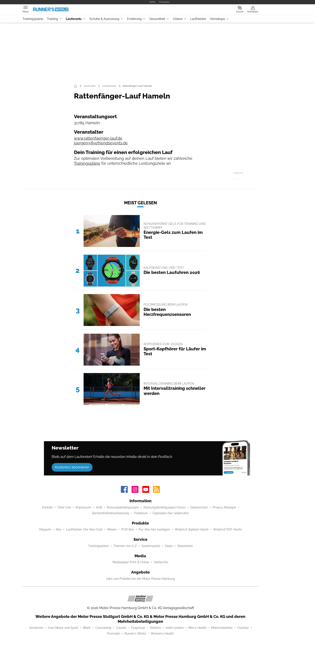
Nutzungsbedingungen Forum (165, 507)
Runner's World (135, 633)
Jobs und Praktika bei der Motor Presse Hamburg (140, 578)
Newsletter (185, 546)
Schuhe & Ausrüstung (104, 19)
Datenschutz (199, 507)
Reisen (112, 529)
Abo (58, 529)
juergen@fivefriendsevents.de (101, 143)
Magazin (45, 529)
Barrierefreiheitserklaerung (110, 513)
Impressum (83, 507)
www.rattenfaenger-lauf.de (98, 138)
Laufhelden (198, 19)
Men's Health (197, 627)
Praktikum (141, 513)
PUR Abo (127, 529)
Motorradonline (221, 627)
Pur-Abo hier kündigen (154, 529)
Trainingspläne (32, 19)
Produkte (164, 1)
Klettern (155, 627)
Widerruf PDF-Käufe (227, 529)
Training (52, 19)
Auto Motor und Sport (63, 627)
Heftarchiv (161, 562)
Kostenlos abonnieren (72, 467)
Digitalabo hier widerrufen (171, 513)
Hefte (152, 1)
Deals (169, 546)
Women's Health (162, 633)
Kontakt (47, 507)
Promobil (113, 633)
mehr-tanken (175, 627)
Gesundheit (157, 19)
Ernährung (134, 19)
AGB (99, 507)
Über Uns (64, 507)
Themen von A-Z (125, 546)
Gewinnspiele (150, 546)
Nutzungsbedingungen (123, 507)
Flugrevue (138, 627)
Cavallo (121, 627)
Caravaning (103, 627)
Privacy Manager (224, 507)
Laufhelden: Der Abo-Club (84, 529)
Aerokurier (36, 627)
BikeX (87, 627)
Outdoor (243, 627)
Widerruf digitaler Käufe (191, 529)
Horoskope (217, 19)
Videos (178, 19)
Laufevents (74, 19)
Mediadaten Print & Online (130, 562)
